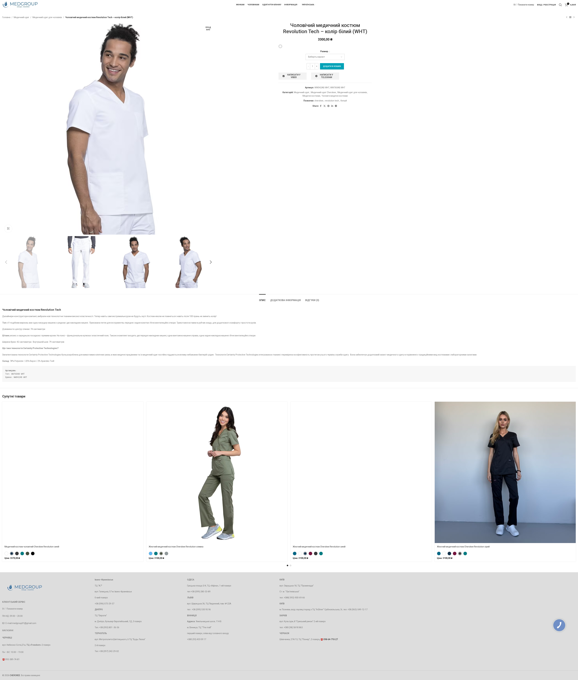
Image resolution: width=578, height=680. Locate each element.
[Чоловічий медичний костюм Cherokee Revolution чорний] (33, 553)
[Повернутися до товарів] (570, 17)
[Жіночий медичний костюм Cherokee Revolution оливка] (161, 553)
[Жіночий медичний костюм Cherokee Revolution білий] (300, 553)
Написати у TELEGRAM (326, 76)
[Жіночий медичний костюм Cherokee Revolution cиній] (305, 553)
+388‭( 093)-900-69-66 (294, 597)
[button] (6, 262)
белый (343, 100)
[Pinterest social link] (328, 106)
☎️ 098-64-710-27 (329, 639)
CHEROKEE (15, 675)
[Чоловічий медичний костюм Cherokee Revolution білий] (6, 553)
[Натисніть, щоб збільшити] (8, 228)
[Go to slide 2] (290, 565)
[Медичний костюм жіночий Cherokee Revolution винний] (310, 553)
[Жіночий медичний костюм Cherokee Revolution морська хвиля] (295, 553)
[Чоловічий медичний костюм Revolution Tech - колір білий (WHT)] (280, 46)
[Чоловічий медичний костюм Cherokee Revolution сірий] (17, 553)
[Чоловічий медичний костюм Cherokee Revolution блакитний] (22, 553)
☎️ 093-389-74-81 (11, 659)
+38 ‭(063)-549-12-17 (357, 609)
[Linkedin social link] (332, 106)
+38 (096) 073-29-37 (104, 603)
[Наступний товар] (574, 17)
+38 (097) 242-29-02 (109, 651)
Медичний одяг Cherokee (323, 92)
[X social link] (324, 106)
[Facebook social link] (321, 106)
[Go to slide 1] (287, 565)
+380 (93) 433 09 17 (196, 639)
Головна (6, 17)
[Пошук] (560, 5)
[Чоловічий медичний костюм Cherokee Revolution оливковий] (27, 553)
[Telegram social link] (336, 106)
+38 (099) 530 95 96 (201, 609)
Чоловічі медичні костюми (335, 96)
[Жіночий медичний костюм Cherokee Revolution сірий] (316, 553)
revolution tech (332, 100)
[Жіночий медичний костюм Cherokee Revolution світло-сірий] (166, 553)
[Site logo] (20, 4)
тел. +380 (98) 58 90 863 (291, 627)
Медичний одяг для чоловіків (47, 17)
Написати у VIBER (293, 76)
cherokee (318, 100)
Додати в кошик (332, 66)
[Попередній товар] (567, 17)
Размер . (324, 51)
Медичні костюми (311, 96)
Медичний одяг (21, 17)
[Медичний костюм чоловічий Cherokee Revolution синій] (12, 553)
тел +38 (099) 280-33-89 (198, 591)
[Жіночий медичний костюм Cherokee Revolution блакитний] (150, 553)
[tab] (262, 298)
